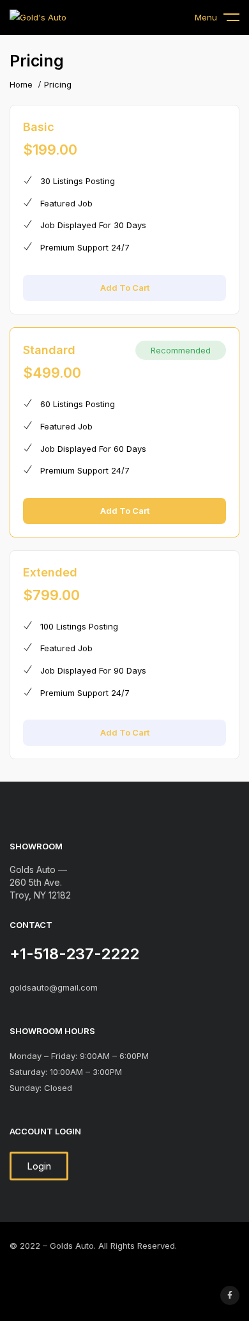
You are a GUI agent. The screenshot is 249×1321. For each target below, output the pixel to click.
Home (21, 84)
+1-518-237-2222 (74, 954)
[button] (39, 1166)
